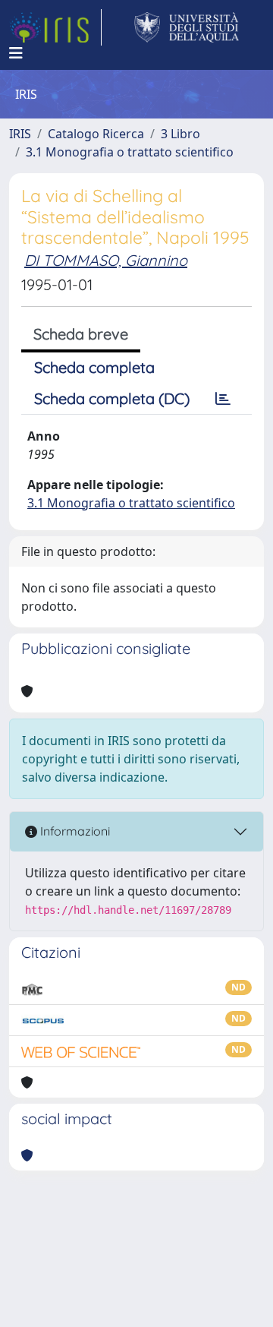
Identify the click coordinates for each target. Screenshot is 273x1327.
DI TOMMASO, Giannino (105, 260)
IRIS (20, 133)
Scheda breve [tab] (80, 333)
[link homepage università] (187, 27)
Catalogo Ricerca (96, 133)
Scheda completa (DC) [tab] (112, 398)
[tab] (222, 399)
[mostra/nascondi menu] (16, 53)
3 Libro (180, 133)
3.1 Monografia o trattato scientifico (130, 152)
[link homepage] (55, 27)
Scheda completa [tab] (94, 367)
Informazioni (73, 831)
